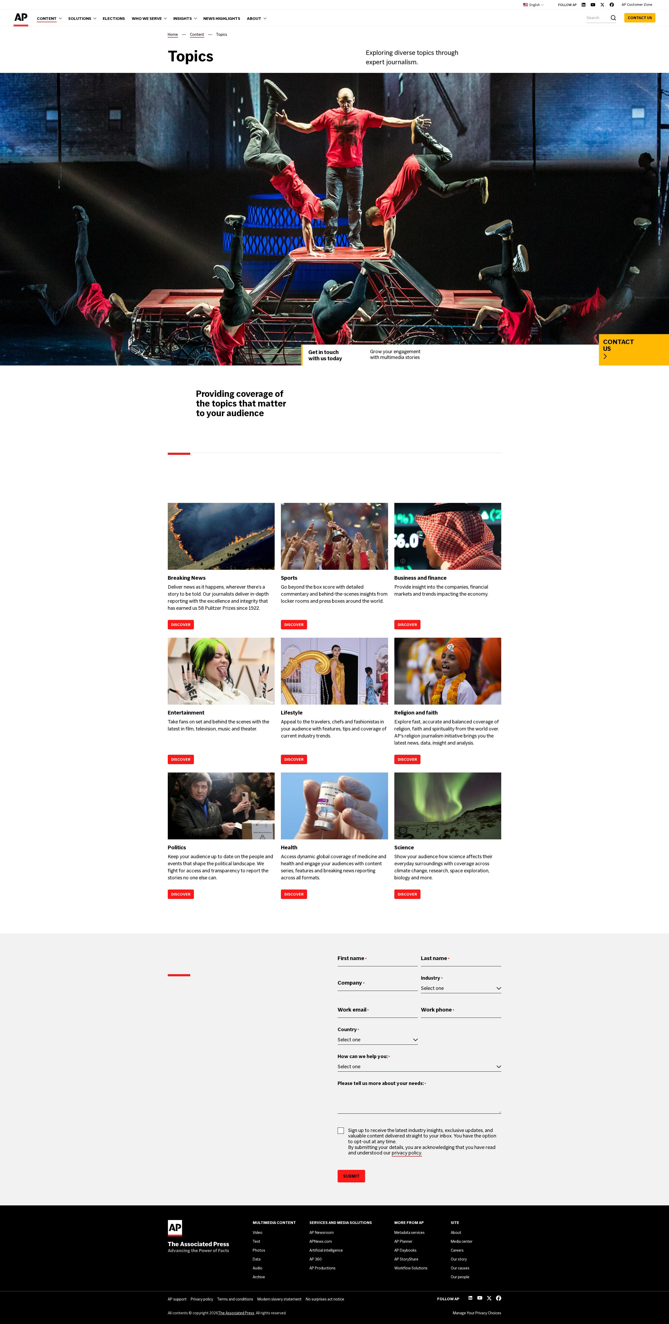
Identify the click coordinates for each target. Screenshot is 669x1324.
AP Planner (403, 1241)
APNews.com (320, 1241)
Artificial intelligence (326, 1250)
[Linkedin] (583, 5)
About (456, 1232)
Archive (259, 1277)
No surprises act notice (325, 1299)
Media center (461, 1241)
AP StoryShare (406, 1259)
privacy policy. (407, 1152)
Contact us (640, 17)
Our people (460, 1277)
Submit (351, 1176)
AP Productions (322, 1268)
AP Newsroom (321, 1232)
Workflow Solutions (411, 1268)
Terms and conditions (235, 1299)
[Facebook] (611, 5)
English (534, 5)
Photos (259, 1250)
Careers (457, 1250)
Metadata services (409, 1232)
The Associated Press (236, 1313)
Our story (459, 1259)
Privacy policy (202, 1299)
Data (257, 1259)
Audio (257, 1268)
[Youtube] (593, 5)
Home (173, 34)
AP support (177, 1299)
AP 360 (315, 1259)
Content (197, 34)
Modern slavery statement (279, 1299)
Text (256, 1241)
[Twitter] (602, 5)
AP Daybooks (405, 1250)
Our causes (460, 1268)
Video (257, 1232)
